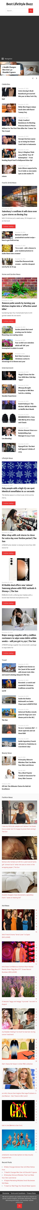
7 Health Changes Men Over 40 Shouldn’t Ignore (9, 69)
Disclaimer (5, 1193)
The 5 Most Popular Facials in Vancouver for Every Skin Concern (27, 775)
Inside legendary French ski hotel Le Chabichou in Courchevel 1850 (27, 744)
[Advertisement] (19, 35)
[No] (37, 1202)
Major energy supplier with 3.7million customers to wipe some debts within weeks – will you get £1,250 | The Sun (19, 638)
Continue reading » (8, 226)
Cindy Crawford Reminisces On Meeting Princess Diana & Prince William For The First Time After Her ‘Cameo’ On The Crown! (19, 125)
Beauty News (7, 753)
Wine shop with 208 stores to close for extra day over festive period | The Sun (19, 538)
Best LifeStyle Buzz (19, 4)
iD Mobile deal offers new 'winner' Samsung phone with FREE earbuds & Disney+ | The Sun (19, 588)
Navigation (8, 59)
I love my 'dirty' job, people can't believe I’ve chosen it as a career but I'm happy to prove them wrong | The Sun (19, 829)
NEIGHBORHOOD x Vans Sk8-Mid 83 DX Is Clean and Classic (26, 419)
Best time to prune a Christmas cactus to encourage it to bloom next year (16, 358)
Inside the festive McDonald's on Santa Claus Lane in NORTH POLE (27, 701)
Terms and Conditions (18, 1193)
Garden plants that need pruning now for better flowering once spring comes (17, 332)
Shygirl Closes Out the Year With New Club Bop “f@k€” (26, 377)
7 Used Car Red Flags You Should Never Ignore (19, 1186)
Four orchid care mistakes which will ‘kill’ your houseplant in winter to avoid (18, 345)
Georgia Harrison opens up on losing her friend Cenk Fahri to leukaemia (27, 141)
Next (36, 78)
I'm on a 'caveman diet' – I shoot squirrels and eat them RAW (27, 730)
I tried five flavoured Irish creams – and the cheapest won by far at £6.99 (18, 264)
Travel (4, 660)
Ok (19, 1206)
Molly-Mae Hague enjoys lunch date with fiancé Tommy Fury (27, 109)
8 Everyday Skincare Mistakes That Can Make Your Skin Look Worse (27, 762)
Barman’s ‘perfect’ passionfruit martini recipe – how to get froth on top (19, 237)
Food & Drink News (9, 183)
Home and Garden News (11, 274)
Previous (33, 78)
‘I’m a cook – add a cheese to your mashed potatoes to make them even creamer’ (19, 250)
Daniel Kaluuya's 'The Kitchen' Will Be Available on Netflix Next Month (27, 406)
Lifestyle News (7, 458)
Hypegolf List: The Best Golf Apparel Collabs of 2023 (26, 449)
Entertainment (7, 368)
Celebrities (6, 84)
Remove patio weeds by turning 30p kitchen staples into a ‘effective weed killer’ (19, 306)
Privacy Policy (31, 1193)
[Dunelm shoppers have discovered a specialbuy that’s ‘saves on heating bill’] (19, 892)
